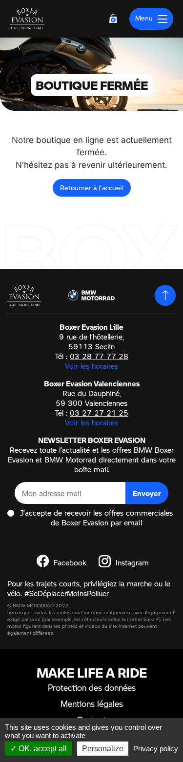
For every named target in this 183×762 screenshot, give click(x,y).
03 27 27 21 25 (99, 412)
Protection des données (92, 688)
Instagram (131, 562)
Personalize (102, 748)
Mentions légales (92, 704)
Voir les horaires (91, 366)
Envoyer (147, 493)
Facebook (68, 562)
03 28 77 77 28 (99, 356)
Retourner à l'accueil (91, 187)
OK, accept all (42, 748)
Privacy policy (155, 748)
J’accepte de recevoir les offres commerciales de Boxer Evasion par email (96, 517)
